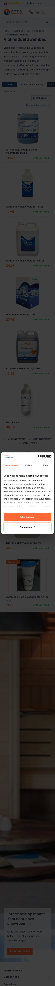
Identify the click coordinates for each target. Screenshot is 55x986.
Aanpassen (26, 527)
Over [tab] (45, 465)
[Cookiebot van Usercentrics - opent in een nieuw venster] (38, 457)
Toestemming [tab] (11, 465)
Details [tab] (28, 465)
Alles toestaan (27, 517)
